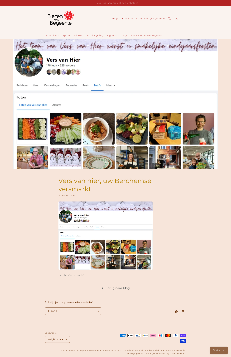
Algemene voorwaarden (174, 350)
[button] (169, 18)
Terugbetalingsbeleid (134, 350)
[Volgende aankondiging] (185, 3)
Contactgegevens (134, 353)
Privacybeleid (153, 350)
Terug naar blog (118, 288)
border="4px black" (71, 275)
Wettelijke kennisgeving (157, 353)
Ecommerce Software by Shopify (105, 350)
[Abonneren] (97, 311)
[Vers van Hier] (105, 270)
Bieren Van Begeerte (78, 350)
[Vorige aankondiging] (45, 3)
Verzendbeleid (179, 353)
